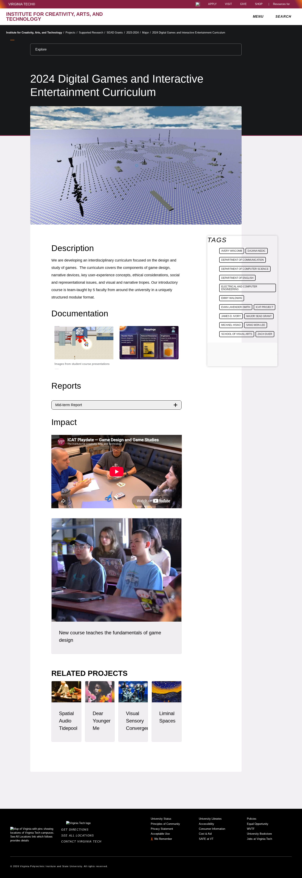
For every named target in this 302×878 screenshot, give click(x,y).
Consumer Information (212, 828)
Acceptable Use (160, 833)
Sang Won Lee (255, 325)
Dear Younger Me (102, 721)
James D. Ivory (231, 316)
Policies (251, 818)
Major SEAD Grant (259, 316)
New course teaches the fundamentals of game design (110, 636)
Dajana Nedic (257, 250)
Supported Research (92, 32)
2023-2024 (133, 32)
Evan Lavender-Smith (235, 307)
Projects (71, 32)
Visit (228, 4)
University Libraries (210, 818)
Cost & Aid (205, 833)
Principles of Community (165, 823)
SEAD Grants (116, 32)
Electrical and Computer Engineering (239, 287)
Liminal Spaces (167, 717)
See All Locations (78, 835)
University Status (161, 818)
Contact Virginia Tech (82, 841)
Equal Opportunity (257, 823)
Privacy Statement (162, 828)
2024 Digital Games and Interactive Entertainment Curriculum (188, 32)
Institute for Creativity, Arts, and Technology (35, 32)
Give (243, 4)
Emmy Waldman (231, 298)
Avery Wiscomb (231, 250)
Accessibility (206, 823)
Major (146, 32)
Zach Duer (265, 334)
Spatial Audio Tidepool (68, 721)
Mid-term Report (68, 405)
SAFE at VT (206, 838)
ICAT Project (264, 307)
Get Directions (76, 829)
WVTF (251, 828)
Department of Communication (242, 259)
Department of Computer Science (245, 268)
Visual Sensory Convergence (140, 721)
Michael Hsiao (231, 325)
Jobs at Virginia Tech (259, 838)
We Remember (163, 838)
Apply (212, 4)
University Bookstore (259, 833)
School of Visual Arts (236, 334)
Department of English (237, 278)
